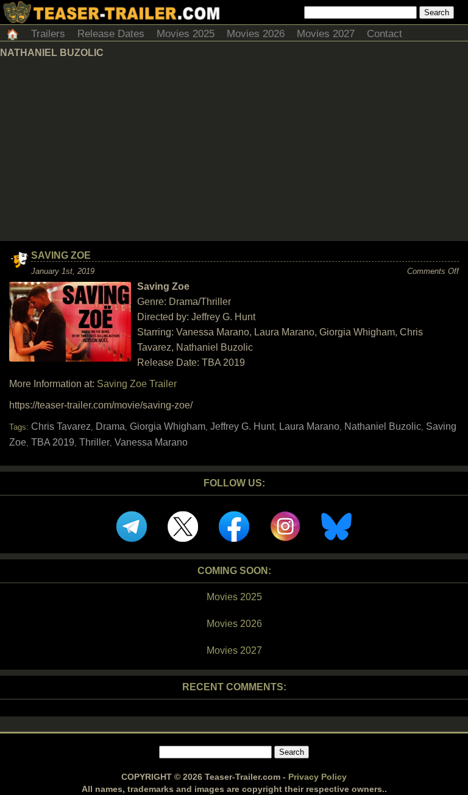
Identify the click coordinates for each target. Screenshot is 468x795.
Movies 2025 (185, 34)
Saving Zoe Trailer (137, 384)
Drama (110, 426)
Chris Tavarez (61, 426)
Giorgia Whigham (167, 426)
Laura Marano (309, 426)
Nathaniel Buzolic (382, 426)
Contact (384, 34)
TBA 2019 (52, 442)
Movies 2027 (326, 34)
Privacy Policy (317, 777)
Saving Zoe (61, 255)
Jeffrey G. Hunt (242, 426)
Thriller (94, 442)
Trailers (48, 34)
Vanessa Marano (151, 442)
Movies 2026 (256, 34)
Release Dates (110, 34)
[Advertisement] (234, 150)
